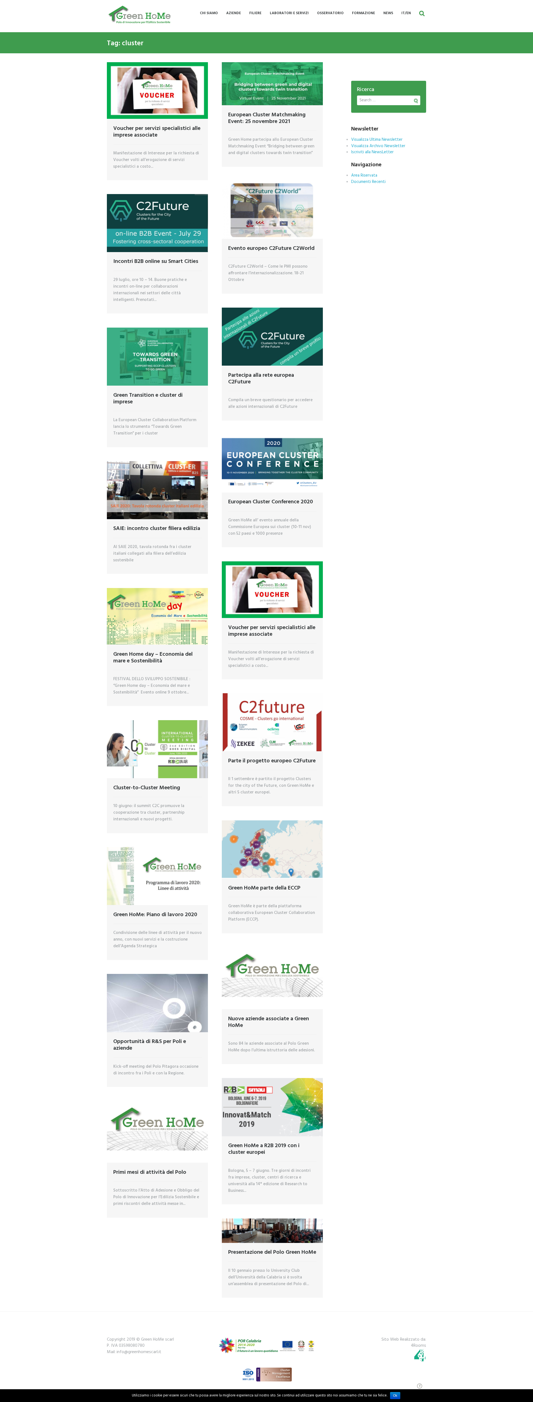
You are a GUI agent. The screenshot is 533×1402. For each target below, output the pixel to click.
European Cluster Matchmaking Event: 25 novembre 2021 (267, 118)
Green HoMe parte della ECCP (264, 888)
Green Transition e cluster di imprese (148, 398)
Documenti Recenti (368, 182)
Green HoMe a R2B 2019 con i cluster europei (264, 1149)
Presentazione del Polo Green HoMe (272, 1252)
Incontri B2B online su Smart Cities (155, 261)
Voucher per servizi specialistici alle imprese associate (156, 132)
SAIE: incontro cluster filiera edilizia (156, 528)
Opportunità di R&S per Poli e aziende (149, 1045)
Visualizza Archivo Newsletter (378, 146)
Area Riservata (364, 175)
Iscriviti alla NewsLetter (372, 152)
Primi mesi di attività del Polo (149, 1172)
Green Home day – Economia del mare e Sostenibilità (153, 657)
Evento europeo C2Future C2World (271, 248)
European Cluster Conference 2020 (270, 502)
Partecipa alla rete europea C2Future (261, 378)
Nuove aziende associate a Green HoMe (268, 1022)
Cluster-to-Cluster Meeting (146, 787)
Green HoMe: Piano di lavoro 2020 (155, 914)
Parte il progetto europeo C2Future (272, 761)
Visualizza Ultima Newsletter (377, 139)
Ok (395, 1396)
